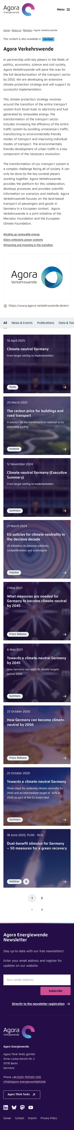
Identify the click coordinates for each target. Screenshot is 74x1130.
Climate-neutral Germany (28, 349)
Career (7, 1118)
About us (16, 30)
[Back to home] (37, 1031)
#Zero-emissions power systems (23, 240)
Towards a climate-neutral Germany (36, 782)
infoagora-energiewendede (24, 1082)
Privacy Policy (49, 1118)
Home (6, 30)
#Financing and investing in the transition (28, 245)
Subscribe (55, 990)
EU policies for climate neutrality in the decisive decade (36, 537)
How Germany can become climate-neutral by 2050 (36, 722)
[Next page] (42, 909)
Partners (27, 30)
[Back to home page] (19, 9)
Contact (19, 1118)
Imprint (32, 1118)
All (5, 322)
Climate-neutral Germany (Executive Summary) (37, 475)
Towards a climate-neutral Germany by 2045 (36, 660)
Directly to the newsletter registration (38, 1003)
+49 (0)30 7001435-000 (26, 1077)
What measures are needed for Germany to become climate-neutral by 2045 (37, 601)
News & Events (22, 322)
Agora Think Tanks (19, 1094)
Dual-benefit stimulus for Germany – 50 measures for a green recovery (37, 846)
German (48, 39)
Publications (45, 322)
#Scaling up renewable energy (21, 234)
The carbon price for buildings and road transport (35, 413)
